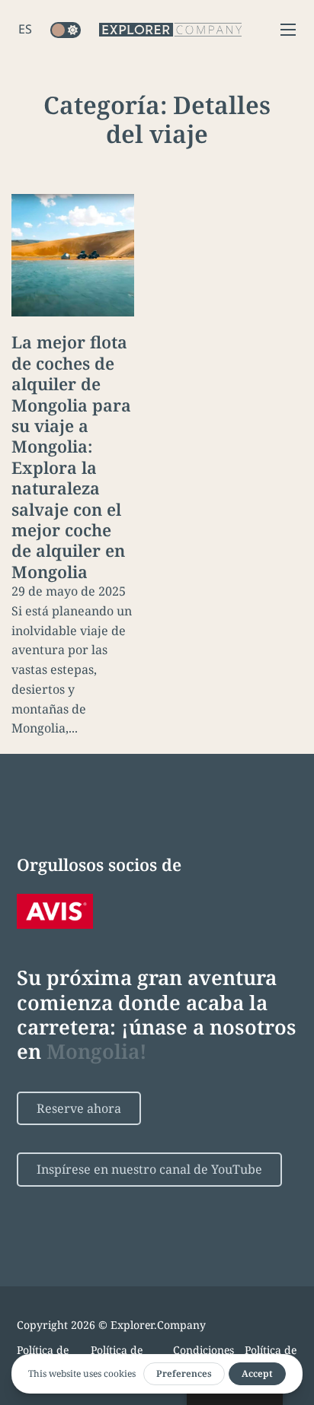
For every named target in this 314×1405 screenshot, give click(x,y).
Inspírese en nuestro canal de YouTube (149, 1169)
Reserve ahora (79, 1108)
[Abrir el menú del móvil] (288, 30)
